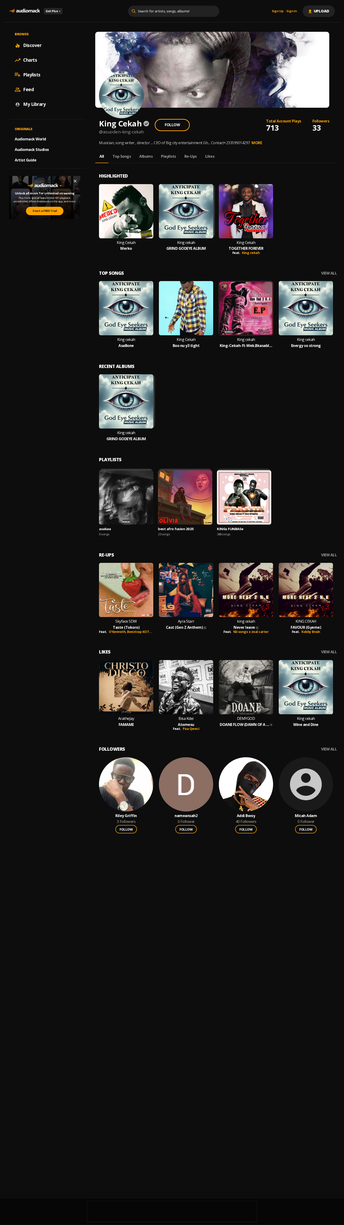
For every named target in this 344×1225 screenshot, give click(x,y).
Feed (28, 89)
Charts (30, 60)
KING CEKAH (306, 621)
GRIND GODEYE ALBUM (186, 248)
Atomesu (186, 724)
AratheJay (126, 718)
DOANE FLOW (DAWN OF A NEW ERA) (244, 724)
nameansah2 (186, 815)
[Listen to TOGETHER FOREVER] (246, 211)
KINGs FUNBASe (230, 528)
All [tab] (101, 156)
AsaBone (126, 345)
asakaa (105, 528)
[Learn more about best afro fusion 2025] (185, 497)
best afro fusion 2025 (176, 528)
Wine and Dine (305, 724)
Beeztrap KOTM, (140, 631)
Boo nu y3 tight (186, 345)
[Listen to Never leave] (246, 590)
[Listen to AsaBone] (126, 308)
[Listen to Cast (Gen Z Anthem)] (186, 590)
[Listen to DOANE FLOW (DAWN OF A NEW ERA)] (246, 687)
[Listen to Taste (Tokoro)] (126, 590)
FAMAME (126, 724)
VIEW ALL (329, 273)
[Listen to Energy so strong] (306, 308)
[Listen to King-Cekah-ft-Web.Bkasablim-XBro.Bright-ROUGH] (246, 308)
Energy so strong (306, 345)
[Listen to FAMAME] (126, 687)
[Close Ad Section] (75, 181)
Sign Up (278, 11)
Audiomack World (30, 139)
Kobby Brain (310, 631)
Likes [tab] (210, 156)
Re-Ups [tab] (190, 156)
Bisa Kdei (186, 718)
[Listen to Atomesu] (186, 687)
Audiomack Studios (32, 149)
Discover (32, 45)
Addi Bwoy (246, 815)
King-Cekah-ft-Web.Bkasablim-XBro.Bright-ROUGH (246, 345)
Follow (172, 124)
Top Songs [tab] (122, 156)
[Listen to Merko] (126, 211)
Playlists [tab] (168, 156)
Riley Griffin (126, 815)
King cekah (186, 242)
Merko (126, 248)
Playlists (31, 75)
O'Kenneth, (118, 631)
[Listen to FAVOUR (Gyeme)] (306, 590)
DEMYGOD (246, 718)
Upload (321, 11)
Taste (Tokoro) (126, 627)
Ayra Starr (186, 621)
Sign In (291, 11)
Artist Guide (25, 160)
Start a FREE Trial (45, 211)
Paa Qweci (191, 728)
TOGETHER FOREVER (246, 248)
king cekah (246, 621)
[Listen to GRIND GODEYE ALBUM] (186, 211)
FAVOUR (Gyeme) (306, 627)
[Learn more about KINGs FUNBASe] (244, 497)
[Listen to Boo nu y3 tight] (186, 308)
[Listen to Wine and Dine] (306, 687)
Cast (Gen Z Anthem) (184, 627)
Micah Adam (306, 815)
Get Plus (53, 11)
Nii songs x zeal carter (251, 631)
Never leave (244, 627)
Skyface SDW (126, 621)
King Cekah (126, 242)
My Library (34, 104)
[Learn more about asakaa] (126, 497)
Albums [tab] (146, 156)
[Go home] (24, 11)
